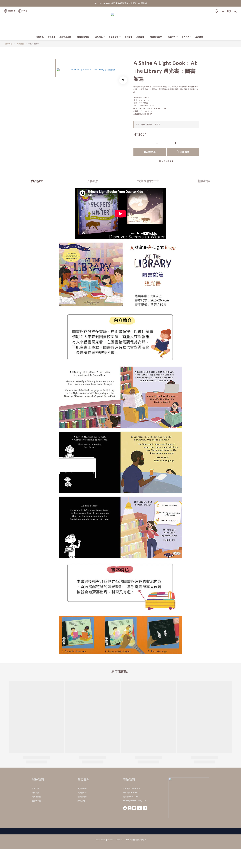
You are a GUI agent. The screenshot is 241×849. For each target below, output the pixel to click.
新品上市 (52, 37)
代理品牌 (35, 788)
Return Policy (100, 840)
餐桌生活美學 (156, 37)
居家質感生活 (65, 37)
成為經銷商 (36, 797)
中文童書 (128, 37)
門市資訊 (35, 792)
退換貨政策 (82, 792)
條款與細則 (82, 797)
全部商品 (8, 44)
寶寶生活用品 (83, 37)
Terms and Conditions (115, 840)
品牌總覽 (199, 37)
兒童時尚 (172, 37)
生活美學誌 (36, 801)
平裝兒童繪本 (33, 44)
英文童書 (140, 37)
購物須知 (81, 801)
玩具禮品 (99, 37)
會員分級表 (82, 788)
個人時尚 (186, 37)
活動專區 (40, 37)
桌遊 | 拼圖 (114, 37)
